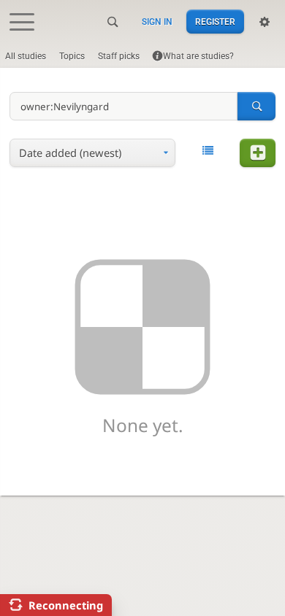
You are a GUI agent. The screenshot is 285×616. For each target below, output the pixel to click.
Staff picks (119, 56)
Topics (72, 56)
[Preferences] (264, 22)
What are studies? (198, 56)
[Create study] (257, 153)
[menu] (92, 153)
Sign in (157, 22)
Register (215, 22)
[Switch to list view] (208, 152)
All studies (25, 56)
